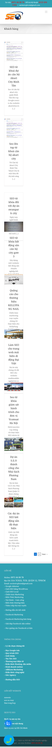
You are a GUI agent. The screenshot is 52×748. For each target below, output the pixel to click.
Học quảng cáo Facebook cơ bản (19, 628)
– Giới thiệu (9, 656)
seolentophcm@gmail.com (29, 5)
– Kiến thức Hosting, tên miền (17, 664)
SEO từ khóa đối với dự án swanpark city (13, 206)
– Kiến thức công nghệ (14, 672)
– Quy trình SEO (11, 653)
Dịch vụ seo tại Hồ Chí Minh (15, 728)
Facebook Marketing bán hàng (18, 619)
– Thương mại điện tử (14, 661)
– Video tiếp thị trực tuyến (15, 605)
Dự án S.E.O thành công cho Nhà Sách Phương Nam (13, 468)
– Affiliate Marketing (13, 669)
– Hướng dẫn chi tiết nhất (15, 610)
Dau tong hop (10, 703)
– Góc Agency (10, 675)
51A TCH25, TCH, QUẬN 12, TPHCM (28, 580)
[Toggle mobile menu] (46, 11)
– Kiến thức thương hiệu (14, 603)
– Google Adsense (11, 586)
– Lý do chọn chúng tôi (14, 646)
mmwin (7, 697)
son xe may (9, 700)
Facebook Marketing (14, 614)
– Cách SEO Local (11, 591)
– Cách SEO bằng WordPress (16, 589)
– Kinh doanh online (13, 667)
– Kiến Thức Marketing (13, 597)
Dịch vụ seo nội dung (13, 723)
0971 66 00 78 (18, 2)
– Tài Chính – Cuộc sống (14, 600)
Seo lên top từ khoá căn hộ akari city (13, 151)
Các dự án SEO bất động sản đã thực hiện (14, 521)
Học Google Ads (13, 650)
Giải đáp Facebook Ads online (18, 623)
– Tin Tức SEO (10, 658)
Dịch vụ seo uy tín (12, 719)
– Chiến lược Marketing (14, 594)
